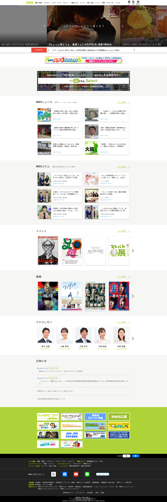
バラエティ (46, 3)
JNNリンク (120, 482)
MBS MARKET (74, 466)
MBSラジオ (62, 487)
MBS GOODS (86, 466)
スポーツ (65, 3)
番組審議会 (95, 482)
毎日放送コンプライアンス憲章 (65, 482)
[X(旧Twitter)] (126, 455)
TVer (101, 461)
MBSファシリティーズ (126, 487)
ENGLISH (128, 482)
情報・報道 (38, 3)
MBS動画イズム (92, 461)
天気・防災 (90, 3)
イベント (98, 3)
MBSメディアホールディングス (47, 487)
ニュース (82, 3)
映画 (103, 3)
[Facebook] (135, 455)
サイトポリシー (80, 492)
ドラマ (54, 3)
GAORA (70, 487)
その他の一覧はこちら (102, 474)
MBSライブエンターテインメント (48, 489)
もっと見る (122, 102)
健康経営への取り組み (108, 482)
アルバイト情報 (47, 484)
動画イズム (75, 3)
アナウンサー (110, 3)
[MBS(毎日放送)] (29, 3)
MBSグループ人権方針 (83, 482)
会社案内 (37, 482)
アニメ (59, 3)
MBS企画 (78, 487)
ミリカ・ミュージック (101, 487)
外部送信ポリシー (68, 492)
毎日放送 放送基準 (48, 482)
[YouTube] (76, 474)
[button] (23, 26)
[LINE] (87, 474)
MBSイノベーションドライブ (69, 489)
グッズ (118, 3)
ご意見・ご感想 (99, 492)
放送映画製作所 (87, 487)
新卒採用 (37, 484)
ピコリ (112, 487)
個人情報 (90, 492)
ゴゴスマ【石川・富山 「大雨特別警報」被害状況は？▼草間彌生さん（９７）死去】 (89, 50)
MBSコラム (88, 463)
